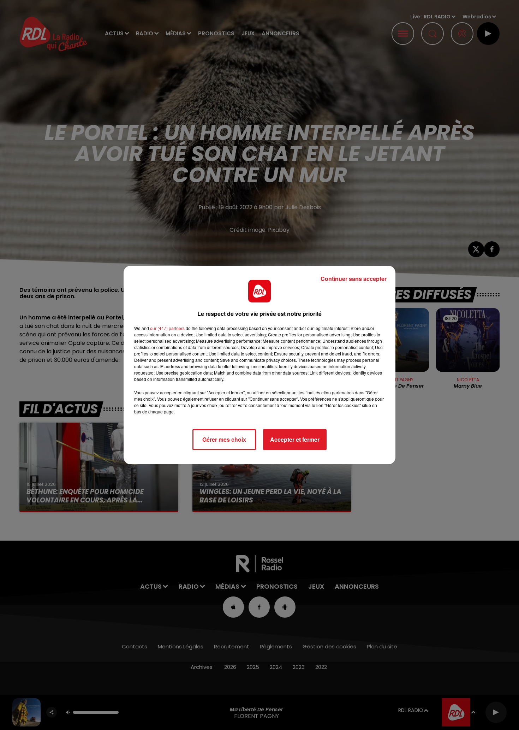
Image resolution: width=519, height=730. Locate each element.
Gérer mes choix (224, 439)
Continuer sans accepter (354, 279)
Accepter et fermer (295, 439)
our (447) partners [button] (167, 328)
